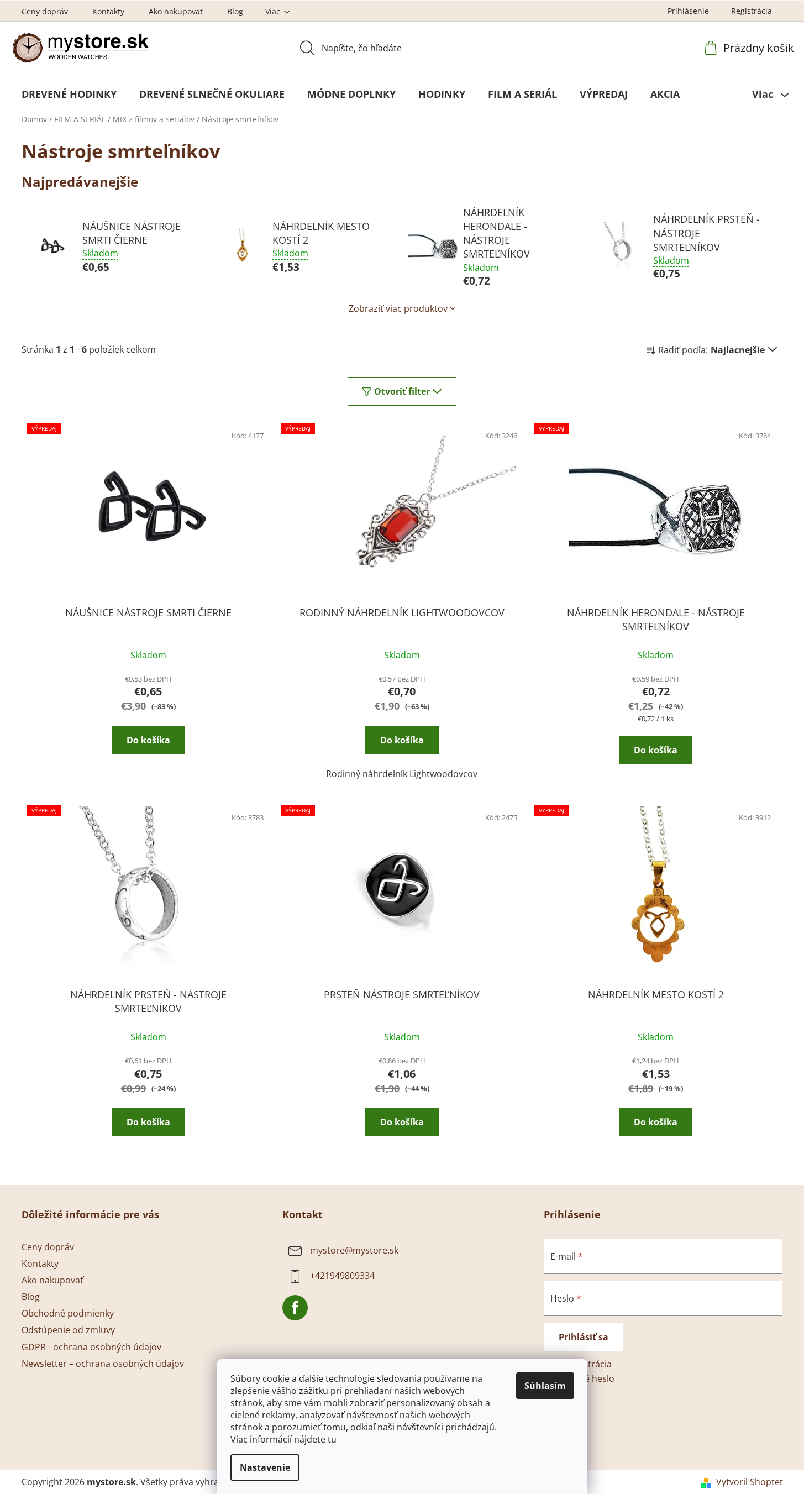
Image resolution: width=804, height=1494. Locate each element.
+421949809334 (342, 1276)
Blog (235, 11)
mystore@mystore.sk (354, 1250)
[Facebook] (295, 1307)
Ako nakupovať (176, 11)
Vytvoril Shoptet (749, 1482)
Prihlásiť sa (583, 1337)
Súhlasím (545, 1386)
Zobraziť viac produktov (398, 308)
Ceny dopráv (45, 11)
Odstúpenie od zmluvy (68, 1330)
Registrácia (751, 11)
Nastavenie (265, 1467)
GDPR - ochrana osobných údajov (91, 1347)
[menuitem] (69, 94)
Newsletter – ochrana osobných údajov (103, 1363)
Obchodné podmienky (68, 1313)
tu (332, 1439)
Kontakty (108, 11)
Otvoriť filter (402, 391)
